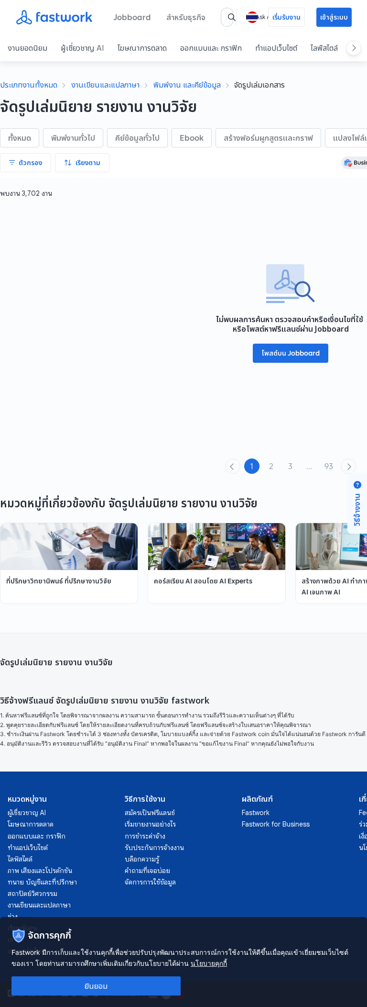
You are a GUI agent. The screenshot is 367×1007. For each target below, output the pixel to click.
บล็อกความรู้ (142, 859)
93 (328, 466)
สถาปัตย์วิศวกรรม (32, 893)
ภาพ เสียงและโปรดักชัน (40, 870)
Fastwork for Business (276, 824)
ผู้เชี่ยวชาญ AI (82, 48)
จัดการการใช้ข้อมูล (150, 882)
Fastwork (256, 813)
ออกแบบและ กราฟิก (211, 48)
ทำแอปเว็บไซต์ (276, 48)
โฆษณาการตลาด (142, 48)
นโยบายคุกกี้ (209, 963)
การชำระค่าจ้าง (145, 836)
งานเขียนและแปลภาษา (105, 84)
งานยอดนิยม (27, 48)
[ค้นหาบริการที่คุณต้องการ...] (232, 17)
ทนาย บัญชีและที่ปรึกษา (42, 882)
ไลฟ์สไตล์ (324, 48)
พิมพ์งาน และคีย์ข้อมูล (187, 84)
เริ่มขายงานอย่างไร (150, 824)
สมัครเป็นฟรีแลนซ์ (150, 813)
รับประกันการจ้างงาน (154, 847)
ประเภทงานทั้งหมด (28, 84)
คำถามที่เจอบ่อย (147, 870)
